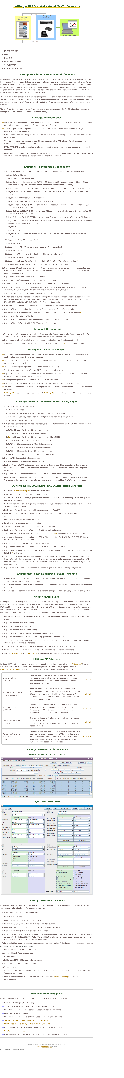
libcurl (13, 284)
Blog (51, 1047)
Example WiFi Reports (21, 491)
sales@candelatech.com (10, 669)
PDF (89, 679)
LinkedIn (48, 1047)
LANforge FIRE (10, 393)
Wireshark (68, 343)
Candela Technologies (61, 977)
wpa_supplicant (51, 533)
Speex (10, 437)
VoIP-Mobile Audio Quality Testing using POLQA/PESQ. (26, 1020)
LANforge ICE (49, 393)
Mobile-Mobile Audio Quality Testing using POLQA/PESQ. (27, 1024)
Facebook (44, 1047)
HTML (85, 679)
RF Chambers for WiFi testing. (16, 1031)
